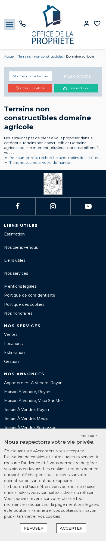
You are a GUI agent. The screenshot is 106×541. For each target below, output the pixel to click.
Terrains (24, 56)
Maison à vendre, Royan (27, 391)
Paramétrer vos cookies (37, 516)
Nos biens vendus (21, 247)
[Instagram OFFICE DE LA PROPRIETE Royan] (53, 206)
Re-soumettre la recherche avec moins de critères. (55, 157)
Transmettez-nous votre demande (40, 162)
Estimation (14, 234)
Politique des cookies (24, 304)
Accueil (9, 56)
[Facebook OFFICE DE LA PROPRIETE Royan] (18, 206)
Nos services (16, 273)
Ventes (10, 334)
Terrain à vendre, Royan (26, 409)
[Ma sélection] (97, 24)
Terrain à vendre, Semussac (30, 427)
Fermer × (89, 435)
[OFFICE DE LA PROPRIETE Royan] (53, 24)
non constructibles (48, 56)
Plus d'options (77, 76)
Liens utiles (14, 260)
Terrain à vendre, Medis (26, 418)
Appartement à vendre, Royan (33, 382)
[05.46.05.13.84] (22, 25)
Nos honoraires (18, 313)
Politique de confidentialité (29, 295)
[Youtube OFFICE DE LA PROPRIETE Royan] (88, 206)
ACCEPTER (71, 528)
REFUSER (33, 528)
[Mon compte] (86, 24)
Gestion (11, 361)
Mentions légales (20, 286)
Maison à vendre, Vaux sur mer (33, 400)
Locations (13, 343)
